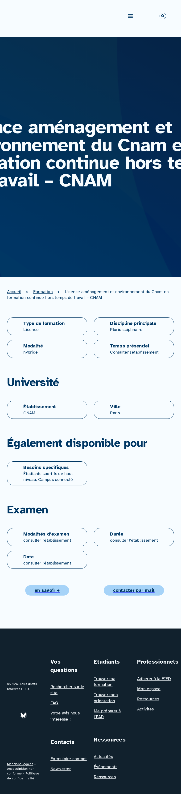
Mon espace (148, 688)
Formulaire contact (68, 758)
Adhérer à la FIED (154, 678)
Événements (105, 766)
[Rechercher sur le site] (163, 16)
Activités (145, 709)
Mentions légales (20, 764)
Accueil (14, 291)
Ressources (105, 776)
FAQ (54, 702)
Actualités (103, 756)
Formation (43, 291)
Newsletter (60, 768)
